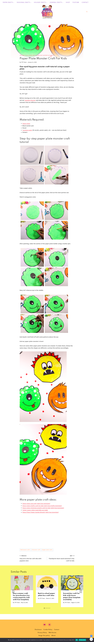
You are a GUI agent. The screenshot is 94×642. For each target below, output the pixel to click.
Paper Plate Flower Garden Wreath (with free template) (40, 512)
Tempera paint (27, 130)
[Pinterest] (49, 624)
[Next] (81, 591)
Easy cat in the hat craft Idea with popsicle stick (30, 558)
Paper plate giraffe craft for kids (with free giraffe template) (42, 506)
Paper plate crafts (49, 55)
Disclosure (38, 629)
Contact (85, 2)
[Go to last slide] (13, 591)
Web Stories (52, 632)
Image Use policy (44, 635)
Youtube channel (30, 100)
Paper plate (26, 124)
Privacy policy (82, 639)
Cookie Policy (47, 629)
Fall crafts (23, 55)
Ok (76, 639)
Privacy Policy (42, 632)
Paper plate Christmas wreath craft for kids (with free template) (43, 508)
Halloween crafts (31, 55)
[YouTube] (44, 624)
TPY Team (23, 62)
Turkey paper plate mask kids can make (35, 510)
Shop (68, 2)
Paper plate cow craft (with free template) (36, 504)
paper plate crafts (47, 550)
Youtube (75, 2)
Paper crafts (40, 55)
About (53, 635)
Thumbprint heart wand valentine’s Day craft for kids (61, 558)
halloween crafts (25, 550)
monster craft (36, 550)
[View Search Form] (87, 11)
